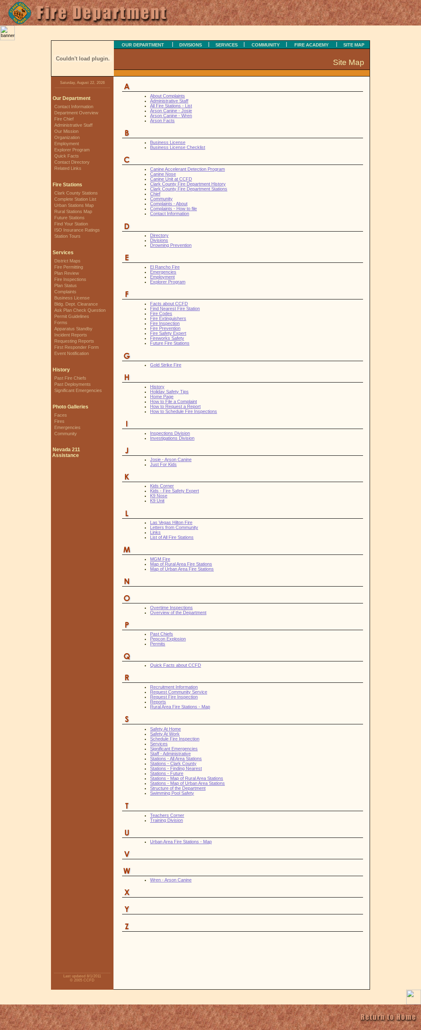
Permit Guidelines (71, 316)
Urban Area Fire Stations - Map (181, 841)
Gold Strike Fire (165, 364)
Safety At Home (165, 728)
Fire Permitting (68, 266)
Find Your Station (71, 223)
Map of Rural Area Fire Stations (181, 563)
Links (155, 532)
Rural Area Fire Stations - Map (180, 706)
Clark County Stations (76, 192)
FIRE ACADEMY (311, 44)
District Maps (67, 260)
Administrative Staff (73, 125)
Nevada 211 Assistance (65, 452)
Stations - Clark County (173, 763)
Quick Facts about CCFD (175, 665)
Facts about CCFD (169, 303)
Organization (67, 137)
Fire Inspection (165, 323)
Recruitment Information (174, 686)
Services (159, 743)
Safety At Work (165, 733)
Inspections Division (170, 433)
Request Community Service (178, 691)
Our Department (71, 98)
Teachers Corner (167, 815)
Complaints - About (168, 203)
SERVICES (226, 44)
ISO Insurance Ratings (77, 229)
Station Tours (67, 236)
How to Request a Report (175, 406)
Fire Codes (161, 313)
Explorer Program (72, 149)
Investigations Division (172, 438)
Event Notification (71, 353)
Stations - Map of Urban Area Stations (187, 783)
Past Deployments (72, 384)
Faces (60, 415)
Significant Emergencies (78, 390)
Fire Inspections (70, 279)
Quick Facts (66, 155)
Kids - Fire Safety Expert (174, 490)
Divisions (159, 240)
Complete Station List (75, 199)
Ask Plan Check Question (80, 310)
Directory (159, 235)
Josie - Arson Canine (171, 459)
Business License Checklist (177, 147)
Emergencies (67, 427)
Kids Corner (162, 485)
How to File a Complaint (173, 401)
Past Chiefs (161, 633)
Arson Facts (162, 120)
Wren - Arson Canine (171, 879)
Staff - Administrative (170, 753)
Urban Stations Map (74, 205)
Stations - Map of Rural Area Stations (186, 778)
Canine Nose (163, 174)
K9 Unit (157, 500)
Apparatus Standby (73, 328)
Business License (72, 297)
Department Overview (76, 112)
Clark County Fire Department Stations (188, 188)
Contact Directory (72, 162)
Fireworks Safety (167, 338)
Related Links (67, 168)
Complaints (65, 291)
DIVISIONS (190, 44)
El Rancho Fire (165, 266)
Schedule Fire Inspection (174, 738)
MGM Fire (160, 559)
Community (65, 433)
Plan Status (65, 285)
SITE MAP (353, 44)
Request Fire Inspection (174, 696)
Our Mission (66, 131)
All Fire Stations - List (171, 105)
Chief (155, 193)
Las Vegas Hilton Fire (171, 522)
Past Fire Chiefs (70, 378)
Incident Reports (70, 334)
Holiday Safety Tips (169, 391)
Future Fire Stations (170, 343)
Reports (158, 701)
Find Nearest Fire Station (175, 308)
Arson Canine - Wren (171, 115)
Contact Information (73, 106)
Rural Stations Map (73, 211)
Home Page (161, 396)
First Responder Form (76, 347)
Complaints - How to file (173, 208)
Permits (157, 643)
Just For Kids (163, 464)
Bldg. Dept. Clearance (76, 304)
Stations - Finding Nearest (176, 768)
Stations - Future (166, 773)
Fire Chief (64, 118)
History (61, 370)
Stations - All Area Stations (176, 758)
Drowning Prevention (171, 245)
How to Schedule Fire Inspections (183, 411)
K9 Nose (158, 495)
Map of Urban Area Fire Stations (182, 568)
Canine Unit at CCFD (171, 178)
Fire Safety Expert (168, 333)
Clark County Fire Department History (188, 183)
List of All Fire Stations (172, 537)
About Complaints (167, 95)
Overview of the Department (178, 612)
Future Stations (69, 217)
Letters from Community (174, 527)
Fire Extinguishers (168, 318)
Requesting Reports (74, 341)
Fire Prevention (165, 328)
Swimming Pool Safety (172, 793)
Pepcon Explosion (168, 638)
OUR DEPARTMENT (143, 44)
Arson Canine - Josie (171, 110)
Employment (66, 143)
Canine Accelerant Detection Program (187, 169)
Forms (60, 322)
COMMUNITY (266, 44)
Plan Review (66, 273)
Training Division (166, 820)
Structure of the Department (178, 788)
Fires (59, 421)
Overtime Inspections (171, 607)
